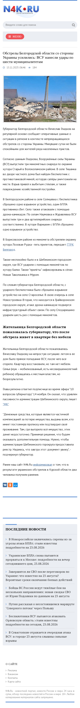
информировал (42, 464)
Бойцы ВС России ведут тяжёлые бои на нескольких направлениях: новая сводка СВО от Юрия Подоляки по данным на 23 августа (38, 592)
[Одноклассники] (10, 485)
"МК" (6, 404)
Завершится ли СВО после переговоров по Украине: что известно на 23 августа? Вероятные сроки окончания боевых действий (39, 576)
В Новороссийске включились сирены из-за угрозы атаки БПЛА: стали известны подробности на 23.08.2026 (38, 543)
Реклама (12, 670)
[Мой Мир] (15, 485)
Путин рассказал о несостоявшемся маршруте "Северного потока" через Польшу (40, 606)
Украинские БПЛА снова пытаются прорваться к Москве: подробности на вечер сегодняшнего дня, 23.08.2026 (38, 559)
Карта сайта (14, 681)
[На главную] (31, 10)
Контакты (13, 677)
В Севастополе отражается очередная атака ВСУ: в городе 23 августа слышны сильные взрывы (38, 636)
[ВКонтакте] (5, 485)
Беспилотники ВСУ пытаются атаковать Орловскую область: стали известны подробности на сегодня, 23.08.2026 (36, 620)
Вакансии (13, 674)
